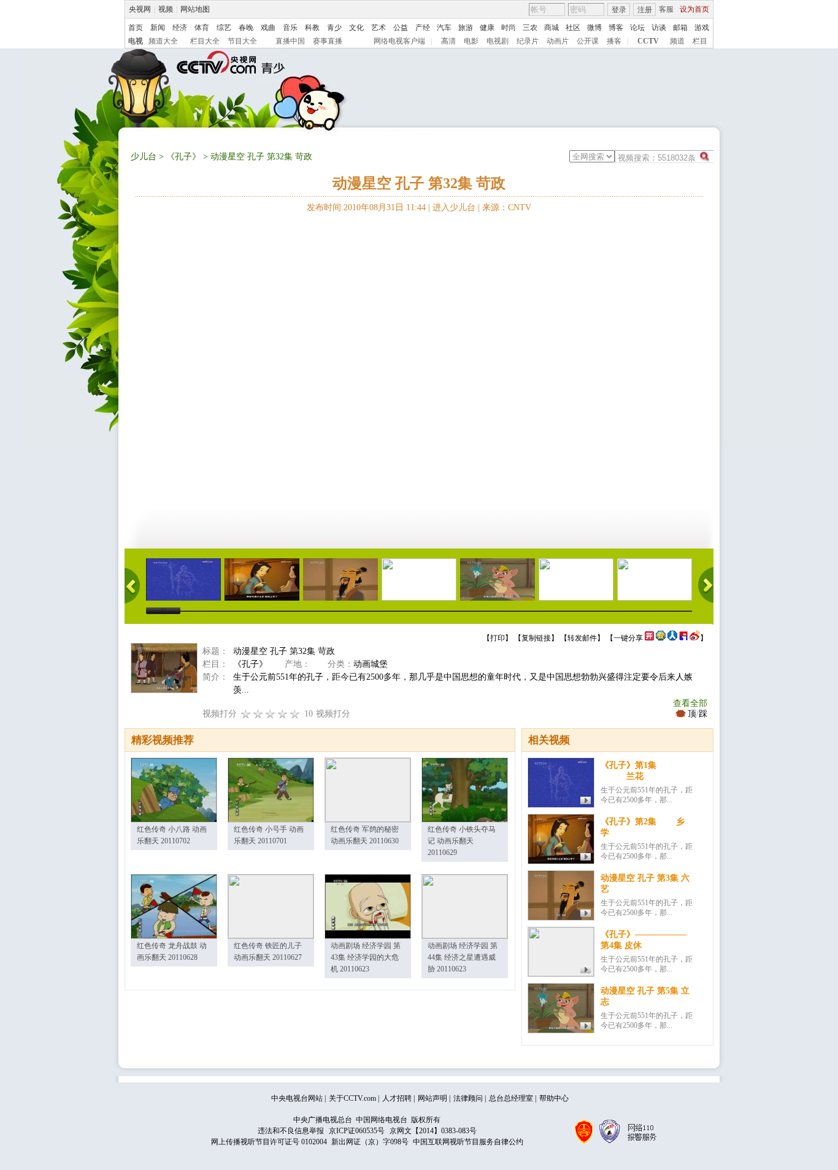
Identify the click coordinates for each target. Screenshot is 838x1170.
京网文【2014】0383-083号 (433, 1130)
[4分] (258, 713)
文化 (356, 27)
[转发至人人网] (672, 638)
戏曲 (268, 27)
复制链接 (536, 638)
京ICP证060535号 (357, 1130)
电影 (471, 41)
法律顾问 (468, 1098)
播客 (614, 41)
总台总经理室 (511, 1098)
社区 (573, 27)
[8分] (283, 713)
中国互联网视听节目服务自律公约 (468, 1142)
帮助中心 (554, 1098)
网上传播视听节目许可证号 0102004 (269, 1142)
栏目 (700, 41)
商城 (551, 27)
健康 (487, 27)
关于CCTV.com (352, 1098)
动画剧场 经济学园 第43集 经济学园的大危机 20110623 (366, 957)
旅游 (465, 27)
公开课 (588, 41)
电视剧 (497, 41)
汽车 (444, 27)
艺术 (378, 27)
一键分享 (628, 638)
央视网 (140, 9)
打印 (497, 638)
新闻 (157, 27)
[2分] (246, 713)
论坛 (637, 27)
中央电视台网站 (297, 1098)
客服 (666, 9)
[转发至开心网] (649, 638)
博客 (616, 27)
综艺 (224, 27)
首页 (135, 27)
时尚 (508, 27)
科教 (312, 27)
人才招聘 (397, 1098)
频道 (677, 41)
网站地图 (195, 9)
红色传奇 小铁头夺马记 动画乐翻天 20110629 (462, 841)
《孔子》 (183, 156)
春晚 (246, 27)
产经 (422, 27)
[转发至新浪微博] (695, 638)
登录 (619, 10)
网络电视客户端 (399, 41)
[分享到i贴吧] (683, 638)
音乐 (290, 27)
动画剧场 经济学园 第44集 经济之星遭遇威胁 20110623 (463, 957)
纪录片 (528, 41)
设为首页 (694, 9)
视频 (165, 9)
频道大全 (163, 41)
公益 (400, 27)
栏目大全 (205, 41)
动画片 (558, 41)
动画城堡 (370, 664)
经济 (179, 27)
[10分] (295, 713)
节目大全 (242, 41)
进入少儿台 (453, 207)
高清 (448, 41)
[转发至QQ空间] (661, 638)
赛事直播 (327, 41)
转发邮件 (582, 638)
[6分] (270, 713)
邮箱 (680, 27)
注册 (644, 10)
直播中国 (290, 41)
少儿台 (143, 156)
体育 (201, 27)
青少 (334, 27)
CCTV (648, 41)
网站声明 (432, 1098)
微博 (594, 27)
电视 (135, 41)
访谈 (659, 27)
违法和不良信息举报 (291, 1130)
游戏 (701, 27)
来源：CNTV (506, 207)
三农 (530, 27)
